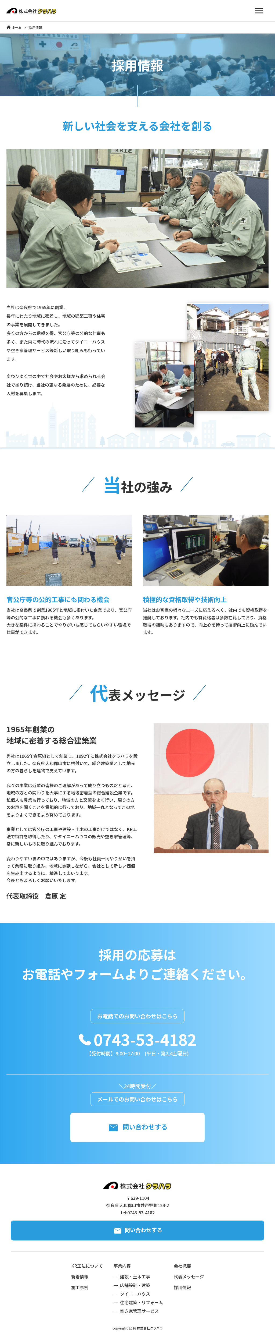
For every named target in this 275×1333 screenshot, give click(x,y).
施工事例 (79, 1287)
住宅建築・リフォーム (141, 1302)
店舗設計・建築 (135, 1285)
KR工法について (87, 1266)
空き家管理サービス (139, 1311)
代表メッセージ (189, 1276)
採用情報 (182, 1287)
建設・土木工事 (135, 1276)
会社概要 (182, 1266)
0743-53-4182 (145, 1039)
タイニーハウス (135, 1293)
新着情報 (79, 1276)
